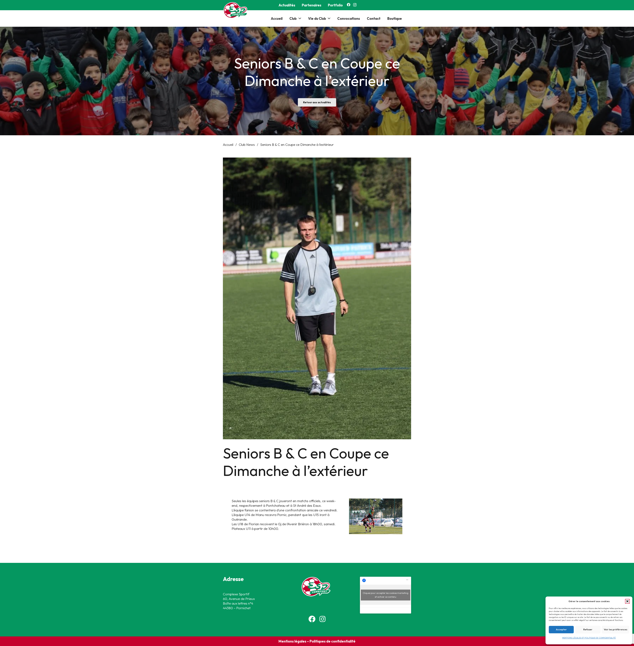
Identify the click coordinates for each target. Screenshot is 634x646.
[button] (627, 601)
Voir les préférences (615, 629)
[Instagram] (354, 5)
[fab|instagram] (322, 618)
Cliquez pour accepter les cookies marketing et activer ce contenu (385, 595)
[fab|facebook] (311, 618)
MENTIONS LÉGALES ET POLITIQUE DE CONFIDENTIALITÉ (589, 638)
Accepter (561, 629)
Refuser (587, 629)
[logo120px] (236, 10)
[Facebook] (348, 4)
